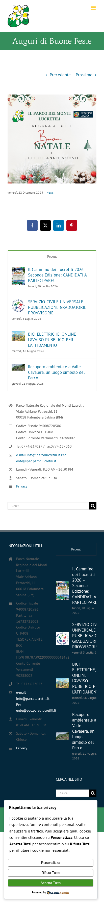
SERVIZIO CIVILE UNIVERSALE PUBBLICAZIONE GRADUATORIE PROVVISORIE (57, 307)
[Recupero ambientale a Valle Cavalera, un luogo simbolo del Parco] (18, 367)
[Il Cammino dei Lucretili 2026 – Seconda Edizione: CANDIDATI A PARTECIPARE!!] (18, 270)
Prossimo (84, 75)
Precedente (60, 75)
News (50, 192)
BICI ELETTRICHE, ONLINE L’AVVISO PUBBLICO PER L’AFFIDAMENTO (52, 339)
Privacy (21, 486)
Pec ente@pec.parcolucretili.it (32, 707)
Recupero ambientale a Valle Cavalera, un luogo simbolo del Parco (56, 372)
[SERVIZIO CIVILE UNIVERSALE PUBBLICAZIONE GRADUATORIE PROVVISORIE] (18, 302)
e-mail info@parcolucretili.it (38, 455)
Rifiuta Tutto (51, 873)
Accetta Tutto (51, 883)
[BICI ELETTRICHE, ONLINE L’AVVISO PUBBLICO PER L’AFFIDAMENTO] (18, 334)
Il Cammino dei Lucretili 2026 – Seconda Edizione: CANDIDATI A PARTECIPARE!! (57, 275)
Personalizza (50, 863)
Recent (52, 256)
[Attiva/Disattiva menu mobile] (93, 7)
